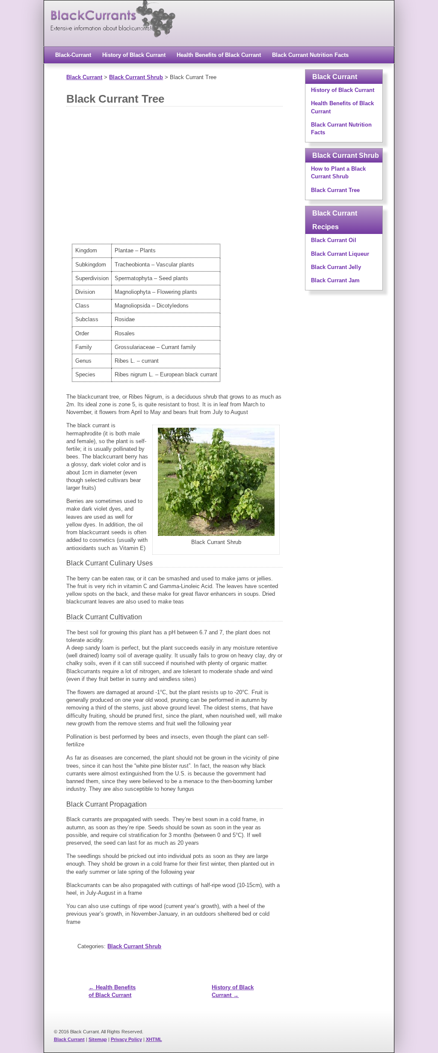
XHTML (154, 1039)
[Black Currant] (112, 42)
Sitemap (98, 1039)
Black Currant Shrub (134, 946)
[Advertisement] (209, 180)
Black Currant (69, 1039)
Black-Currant (73, 55)
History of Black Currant (134, 55)
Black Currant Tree (115, 98)
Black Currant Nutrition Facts (310, 55)
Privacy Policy (126, 1039)
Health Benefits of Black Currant (219, 55)
